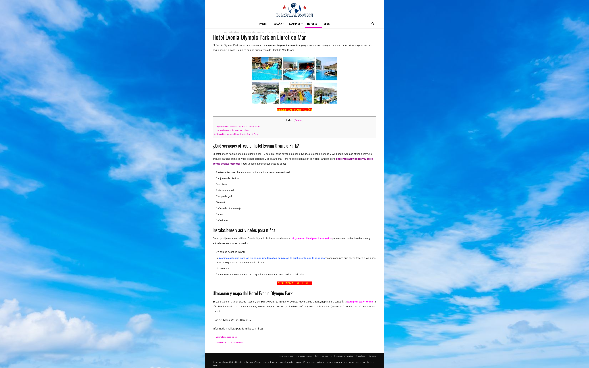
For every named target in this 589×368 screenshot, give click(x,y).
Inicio (215, 32)
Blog (327, 23)
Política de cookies (323, 356)
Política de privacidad (343, 356)
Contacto (372, 356)
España (277, 23)
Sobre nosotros (286, 356)
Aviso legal (361, 356)
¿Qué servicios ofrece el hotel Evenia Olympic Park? (237, 126)
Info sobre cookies (304, 356)
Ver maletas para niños (226, 337)
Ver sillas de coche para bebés (229, 342)
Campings (294, 23)
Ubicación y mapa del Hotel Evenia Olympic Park (236, 134)
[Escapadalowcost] (294, 10)
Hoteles (312, 23)
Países (263, 23)
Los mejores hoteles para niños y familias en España (243, 32)
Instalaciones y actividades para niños (231, 130)
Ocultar (298, 120)
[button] (372, 24)
